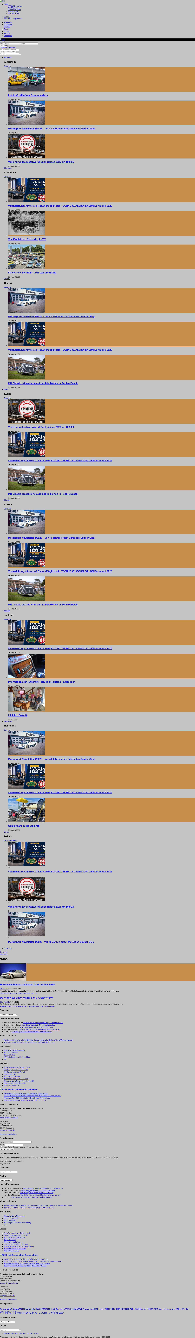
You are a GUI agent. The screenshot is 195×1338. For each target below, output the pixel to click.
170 (3, 1309)
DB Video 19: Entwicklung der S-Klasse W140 (26, 997)
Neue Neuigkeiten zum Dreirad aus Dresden (38, 1025)
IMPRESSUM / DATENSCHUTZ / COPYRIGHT (21, 1333)
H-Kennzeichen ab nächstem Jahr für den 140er (27, 984)
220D (23, 1309)
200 (7, 1308)
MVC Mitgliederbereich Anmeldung (17, 1057)
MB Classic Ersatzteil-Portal (14, 1072)
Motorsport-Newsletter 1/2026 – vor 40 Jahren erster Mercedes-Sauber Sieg (51, 128)
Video (42, 1006)
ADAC (86, 1308)
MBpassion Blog (10, 1074)
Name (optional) (6, 1142)
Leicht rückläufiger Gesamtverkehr (28, 95)
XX (5, 1059)
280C (45, 1309)
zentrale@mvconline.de (9, 1117)
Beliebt (6, 832)
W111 (179, 1308)
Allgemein (8, 22)
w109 (173, 1309)
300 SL (67, 1309)
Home (6, 4)
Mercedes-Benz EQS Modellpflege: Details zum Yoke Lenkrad (27, 1098)
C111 (100, 1309)
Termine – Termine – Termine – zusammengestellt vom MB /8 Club (29, 1042)
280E (55, 1308)
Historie (7, 27)
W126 (40, 1313)
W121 (23, 1313)
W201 (61, 1312)
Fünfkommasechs (14, 10)
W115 (12, 1312)
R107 (140, 1308)
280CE (49, 1309)
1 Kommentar (32, 993)
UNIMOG (161, 1309)
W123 (29, 1312)
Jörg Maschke (5, 1002)
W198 (55, 1312)
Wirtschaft (23, 993)
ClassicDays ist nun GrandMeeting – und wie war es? (43, 1023)
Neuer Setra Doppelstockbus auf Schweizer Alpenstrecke (25, 1093)
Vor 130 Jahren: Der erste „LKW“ (27, 239)
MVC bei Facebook (11, 1052)
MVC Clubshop (9, 1055)
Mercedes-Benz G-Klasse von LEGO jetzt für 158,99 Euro (25, 1100)
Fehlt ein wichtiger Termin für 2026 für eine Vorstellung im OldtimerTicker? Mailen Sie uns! (38, 1040)
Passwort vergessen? (8, 47)
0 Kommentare (49, 1006)
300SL (79, 1308)
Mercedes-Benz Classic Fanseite (16, 1079)
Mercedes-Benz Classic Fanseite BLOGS (19, 1081)
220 (18, 1308)
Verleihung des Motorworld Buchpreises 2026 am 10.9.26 (41, 162)
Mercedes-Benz (14, 13)
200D (13, 1308)
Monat (14, 841)
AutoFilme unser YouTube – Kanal (17, 1067)
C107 (96, 1309)
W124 (35, 1313)
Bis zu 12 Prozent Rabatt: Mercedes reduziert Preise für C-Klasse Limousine (32, 1096)
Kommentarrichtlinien (8, 1134)
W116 (19, 1313)
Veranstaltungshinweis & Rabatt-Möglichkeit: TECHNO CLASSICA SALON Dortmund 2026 (60, 205)
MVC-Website (13, 8)
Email (2, 1144)
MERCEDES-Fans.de (11, 1085)
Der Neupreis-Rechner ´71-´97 (16, 1070)
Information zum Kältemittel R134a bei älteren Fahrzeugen (41, 681)
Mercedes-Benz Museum (118, 1308)
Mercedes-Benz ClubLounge (14, 1050)
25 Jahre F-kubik (17, 715)
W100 (166, 1309)
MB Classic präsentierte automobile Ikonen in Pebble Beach (43, 383)
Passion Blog (13, 11)
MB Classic (4, 989)
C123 (103, 1309)
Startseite (3, 952)
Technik (7, 33)
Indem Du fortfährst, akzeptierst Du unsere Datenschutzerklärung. (27, 1147)
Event (6, 29)
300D (72, 1309)
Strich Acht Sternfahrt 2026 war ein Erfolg (32, 272)
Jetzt (5, 841)
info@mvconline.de (7, 1130)
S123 (145, 1309)
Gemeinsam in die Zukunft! (24, 825)
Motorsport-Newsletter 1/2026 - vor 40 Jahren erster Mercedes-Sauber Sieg (51, 942)
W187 (49, 1313)
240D (32, 1309)
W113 (185, 1308)
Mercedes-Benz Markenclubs (15, 1083)
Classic (6, 31)
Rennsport (8, 36)
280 (41, 1309)
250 (37, 1308)
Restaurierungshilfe (26, 1006)
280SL (60, 1309)
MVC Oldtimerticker (15, 6)
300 (63, 1309)
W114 (4, 1312)
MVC (135, 1308)
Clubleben (8, 24)
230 (28, 1308)
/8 (1, 1308)
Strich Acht (152, 1308)
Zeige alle (7, 66)
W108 (169, 1309)
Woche (9, 841)
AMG (92, 1309)
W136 (44, 1313)
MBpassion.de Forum (12, 1076)
